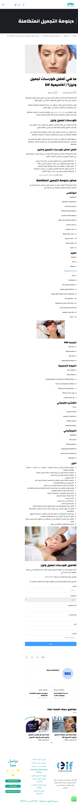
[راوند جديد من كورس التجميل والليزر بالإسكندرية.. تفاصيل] (37, 724)
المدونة (66, 36)
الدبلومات (73, 595)
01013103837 (49, 577)
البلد (75, 624)
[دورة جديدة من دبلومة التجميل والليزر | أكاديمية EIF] (64, 724)
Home (74, 36)
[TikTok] (8, 770)
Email (74, 633)
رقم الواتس (72, 615)
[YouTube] (13, 775)
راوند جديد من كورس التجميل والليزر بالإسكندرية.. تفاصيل (38, 736)
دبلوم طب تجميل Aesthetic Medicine (38, 694)
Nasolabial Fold (69, 271)
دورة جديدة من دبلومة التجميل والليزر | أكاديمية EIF (65, 736)
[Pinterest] (26, 657)
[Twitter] (32, 657)
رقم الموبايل (72, 605)
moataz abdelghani (53, 670)
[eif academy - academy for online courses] (70, 4)
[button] (51, 742)
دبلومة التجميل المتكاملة (51, 36)
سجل (51, 643)
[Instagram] (13, 770)
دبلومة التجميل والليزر (46, 175)
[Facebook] (37, 657)
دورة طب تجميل (59, 112)
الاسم (74, 586)
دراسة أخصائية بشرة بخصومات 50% (61, 694)
